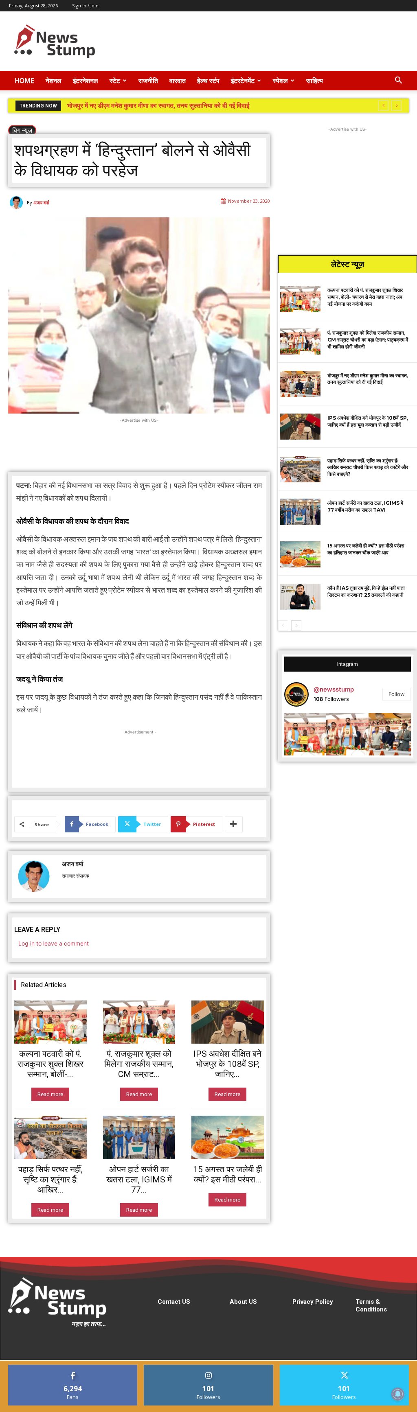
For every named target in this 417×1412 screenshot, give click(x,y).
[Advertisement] (260, 41)
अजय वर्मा (41, 202)
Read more (50, 1094)
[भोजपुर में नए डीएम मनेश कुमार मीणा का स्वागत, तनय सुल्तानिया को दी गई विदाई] (300, 384)
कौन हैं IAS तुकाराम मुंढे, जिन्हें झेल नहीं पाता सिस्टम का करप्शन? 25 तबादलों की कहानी (366, 591)
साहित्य (314, 80)
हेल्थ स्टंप (208, 80)
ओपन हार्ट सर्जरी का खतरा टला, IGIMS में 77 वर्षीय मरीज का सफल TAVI (365, 506)
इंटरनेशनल (85, 80)
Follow (396, 694)
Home (24, 80)
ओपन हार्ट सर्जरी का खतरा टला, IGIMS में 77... (139, 1180)
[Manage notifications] (397, 1394)
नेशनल (53, 80)
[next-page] (296, 625)
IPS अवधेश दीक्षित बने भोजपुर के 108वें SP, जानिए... (227, 1064)
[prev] (383, 106)
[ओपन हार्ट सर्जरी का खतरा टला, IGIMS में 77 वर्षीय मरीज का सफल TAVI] (139, 1137)
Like (73, 1368)
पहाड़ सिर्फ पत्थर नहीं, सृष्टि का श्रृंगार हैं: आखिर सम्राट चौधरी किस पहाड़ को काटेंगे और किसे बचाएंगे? (367, 467)
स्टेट (115, 80)
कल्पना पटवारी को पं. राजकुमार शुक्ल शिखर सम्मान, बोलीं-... (50, 1064)
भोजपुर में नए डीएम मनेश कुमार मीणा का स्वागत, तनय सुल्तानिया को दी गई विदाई (367, 378)
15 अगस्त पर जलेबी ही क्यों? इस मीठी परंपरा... (227, 1174)
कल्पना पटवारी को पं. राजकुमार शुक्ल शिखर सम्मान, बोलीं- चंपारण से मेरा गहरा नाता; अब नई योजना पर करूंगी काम (365, 297)
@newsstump (334, 689)
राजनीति (148, 80)
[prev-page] (283, 625)
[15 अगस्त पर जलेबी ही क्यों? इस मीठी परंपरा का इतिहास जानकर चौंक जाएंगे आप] (227, 1137)
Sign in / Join (85, 5)
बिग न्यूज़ (22, 130)
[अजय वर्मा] (17, 203)
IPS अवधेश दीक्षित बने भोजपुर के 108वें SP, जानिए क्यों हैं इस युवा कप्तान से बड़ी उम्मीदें (168, 105)
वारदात (177, 80)
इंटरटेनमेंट (243, 80)
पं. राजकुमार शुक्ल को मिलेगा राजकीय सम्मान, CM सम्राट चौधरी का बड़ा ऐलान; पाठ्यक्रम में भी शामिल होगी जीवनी (367, 340)
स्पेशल (280, 80)
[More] (234, 824)
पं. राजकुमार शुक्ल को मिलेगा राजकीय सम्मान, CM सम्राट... (138, 1064)
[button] (398, 81)
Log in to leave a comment (53, 943)
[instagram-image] (305, 734)
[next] (396, 106)
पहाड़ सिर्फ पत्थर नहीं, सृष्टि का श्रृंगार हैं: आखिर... (50, 1180)
